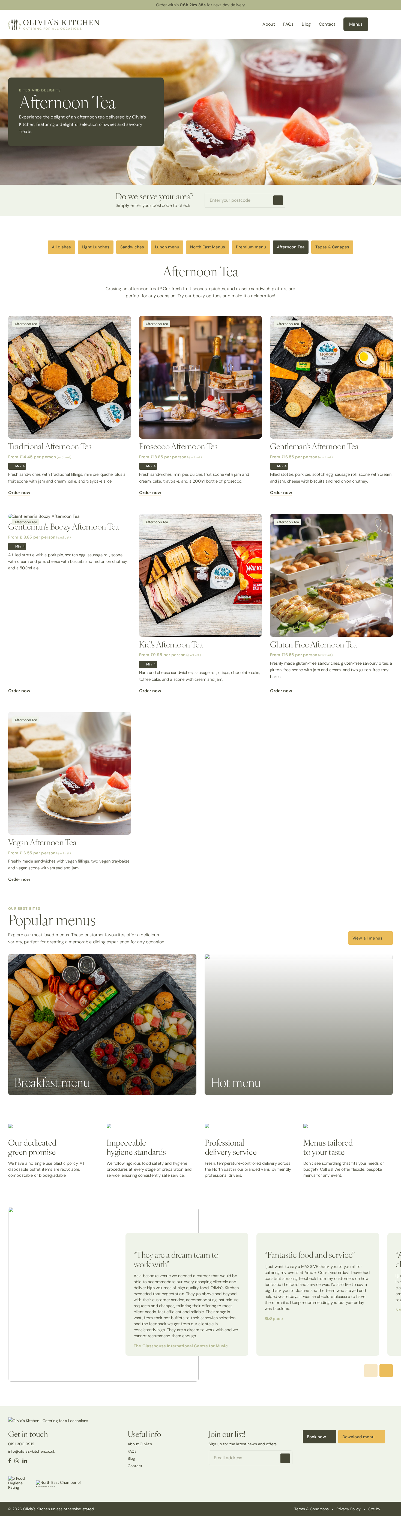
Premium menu (251, 246)
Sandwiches (132, 246)
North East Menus (207, 246)
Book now (316, 1436)
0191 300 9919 (21, 1443)
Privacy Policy (348, 1508)
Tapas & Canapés (332, 246)
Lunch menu (167, 246)
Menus (356, 24)
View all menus (367, 938)
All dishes (61, 246)
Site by (374, 1508)
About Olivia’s (140, 1443)
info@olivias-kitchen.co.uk (31, 1451)
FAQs (288, 24)
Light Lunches (95, 246)
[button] (386, 1370)
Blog (306, 24)
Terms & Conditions (311, 1508)
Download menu (358, 1436)
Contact (327, 24)
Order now (19, 492)
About (268, 24)
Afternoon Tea (290, 246)
